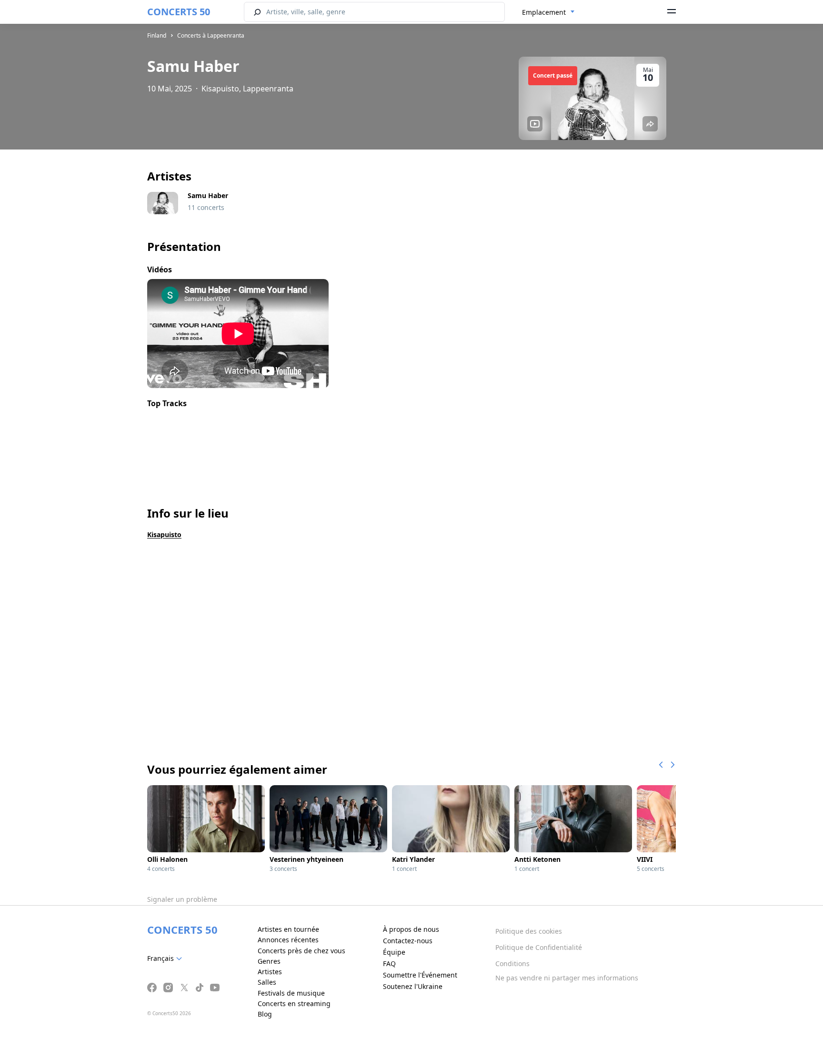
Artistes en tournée (288, 929)
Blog (265, 1013)
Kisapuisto (164, 534)
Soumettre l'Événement (420, 974)
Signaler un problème (182, 899)
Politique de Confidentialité (538, 947)
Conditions (512, 963)
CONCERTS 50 (178, 11)
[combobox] (548, 12)
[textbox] (166, 958)
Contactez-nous (407, 940)
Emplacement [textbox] (544, 12)
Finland (156, 35)
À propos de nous (411, 929)
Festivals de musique (291, 993)
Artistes (270, 971)
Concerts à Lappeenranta (210, 35)
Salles (267, 982)
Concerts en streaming (294, 1003)
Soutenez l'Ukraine (412, 986)
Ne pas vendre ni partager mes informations (566, 977)
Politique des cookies (528, 931)
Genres (269, 961)
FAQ (389, 963)
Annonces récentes (288, 939)
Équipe (394, 952)
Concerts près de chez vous (301, 950)
